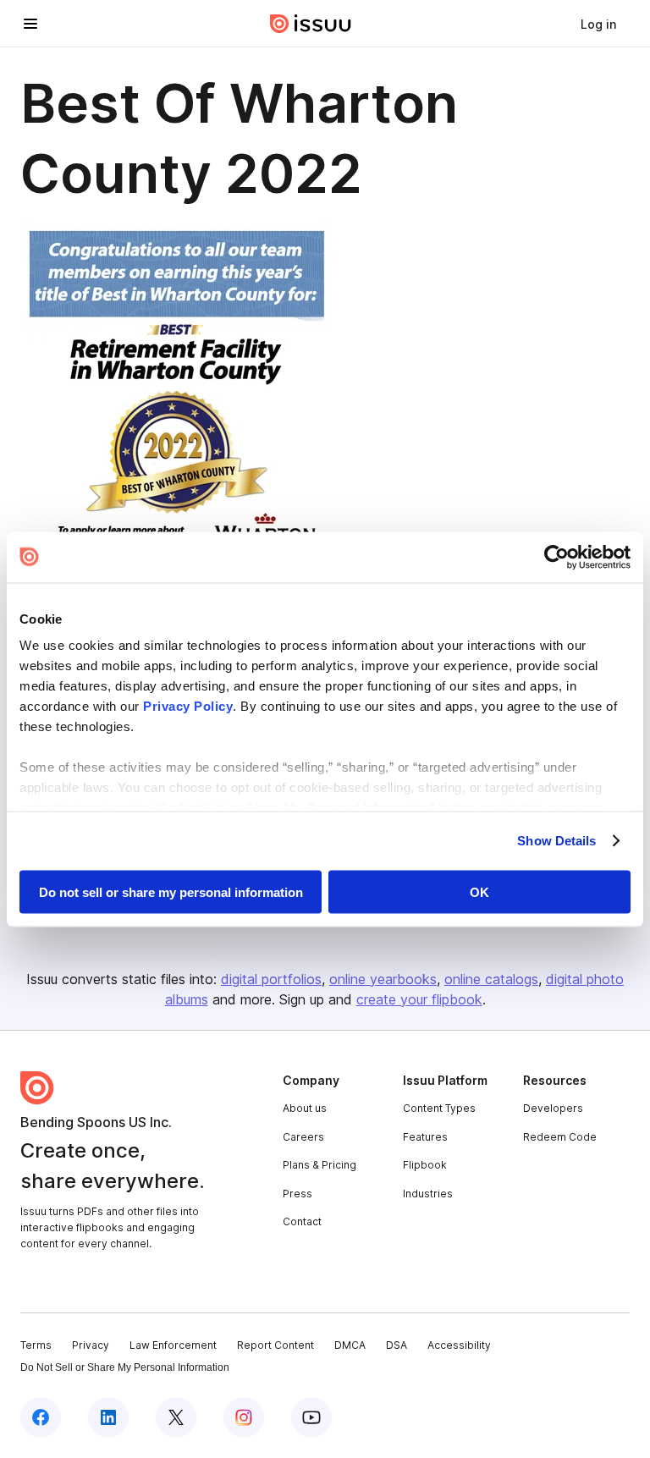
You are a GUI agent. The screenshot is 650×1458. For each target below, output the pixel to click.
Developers (553, 1108)
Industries (428, 1193)
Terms (36, 1345)
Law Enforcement (173, 1345)
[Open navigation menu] (30, 24)
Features (425, 1137)
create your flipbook (419, 999)
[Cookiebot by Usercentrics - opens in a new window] (556, 556)
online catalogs (491, 979)
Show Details (556, 841)
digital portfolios (271, 979)
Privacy (90, 1345)
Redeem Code (560, 1137)
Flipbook (425, 1164)
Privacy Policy (188, 706)
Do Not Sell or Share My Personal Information (124, 1367)
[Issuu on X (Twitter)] (176, 1417)
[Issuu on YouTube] (311, 1417)
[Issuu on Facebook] (40, 1417)
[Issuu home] (310, 23)
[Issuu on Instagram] (243, 1417)
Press (297, 1193)
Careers (303, 1137)
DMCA (350, 1345)
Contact (302, 1221)
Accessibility (459, 1345)
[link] (598, 24)
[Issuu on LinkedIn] (108, 1417)
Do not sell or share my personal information (171, 891)
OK (479, 891)
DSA (396, 1345)
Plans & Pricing (319, 1164)
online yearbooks (383, 979)
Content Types (439, 1108)
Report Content (275, 1345)
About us (305, 1108)
